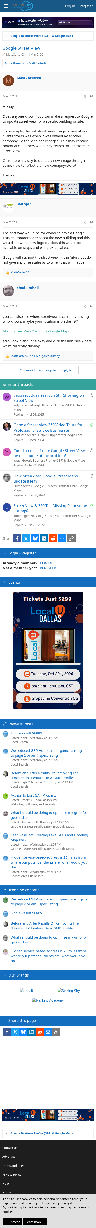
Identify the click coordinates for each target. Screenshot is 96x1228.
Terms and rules (13, 1166)
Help (5, 1183)
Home (6, 1192)
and (35, 356)
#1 (91, 96)
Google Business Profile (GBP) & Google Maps (53, 460)
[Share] (85, 96)
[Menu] (6, 6)
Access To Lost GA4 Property (34, 795)
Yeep (17, 460)
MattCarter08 (15, 54)
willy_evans (21, 405)
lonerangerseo (24, 516)
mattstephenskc (25, 435)
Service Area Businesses (27, 876)
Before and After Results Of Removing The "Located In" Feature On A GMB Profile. (45, 775)
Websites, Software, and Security (33, 804)
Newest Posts (21, 724)
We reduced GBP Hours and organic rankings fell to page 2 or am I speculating (50, 753)
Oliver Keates (23, 486)
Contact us (9, 1148)
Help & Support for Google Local (60, 435)
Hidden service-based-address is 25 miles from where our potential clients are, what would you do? (49, 862)
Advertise (8, 1156)
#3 (91, 306)
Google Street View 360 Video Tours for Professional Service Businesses (48, 427)
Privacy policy (11, 1174)
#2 (91, 222)
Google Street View (21, 48)
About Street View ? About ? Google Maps (36, 331)
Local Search (19, 742)
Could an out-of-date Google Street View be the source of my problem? (49, 453)
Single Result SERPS (26, 733)
